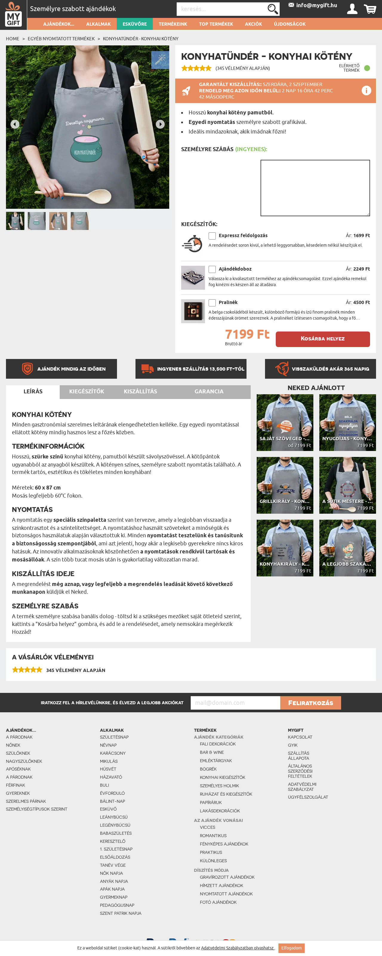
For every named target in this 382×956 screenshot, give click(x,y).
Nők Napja (111, 873)
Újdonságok (290, 24)
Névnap (108, 745)
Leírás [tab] (33, 391)
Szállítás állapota (298, 756)
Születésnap (114, 737)
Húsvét (108, 769)
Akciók (253, 24)
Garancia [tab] (209, 391)
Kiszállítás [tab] (140, 391)
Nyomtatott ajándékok (226, 893)
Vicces (207, 827)
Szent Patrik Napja (120, 913)
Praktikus (211, 852)
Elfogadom (291, 948)
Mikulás (109, 761)
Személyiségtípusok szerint (36, 809)
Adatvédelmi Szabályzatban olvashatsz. (238, 948)
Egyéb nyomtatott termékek (61, 39)
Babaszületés (116, 833)
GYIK (293, 745)
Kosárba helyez (323, 338)
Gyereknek (18, 793)
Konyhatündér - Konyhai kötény (140, 39)
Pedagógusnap (117, 905)
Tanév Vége (113, 865)
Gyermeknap (113, 897)
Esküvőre (135, 24)
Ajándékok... (58, 24)
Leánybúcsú (114, 817)
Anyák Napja (114, 881)
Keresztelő (112, 841)
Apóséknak (18, 769)
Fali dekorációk (218, 744)
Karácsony (113, 753)
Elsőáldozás (115, 857)
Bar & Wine (212, 752)
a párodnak (19, 737)
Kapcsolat (300, 737)
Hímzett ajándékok (221, 885)
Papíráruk (211, 802)
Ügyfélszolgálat (308, 797)
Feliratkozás (310, 703)
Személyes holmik (219, 785)
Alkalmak (98, 24)
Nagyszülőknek (24, 761)
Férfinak (15, 785)
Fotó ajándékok (218, 902)
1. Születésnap (116, 849)
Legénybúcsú (115, 825)
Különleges (213, 860)
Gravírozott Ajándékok (227, 877)
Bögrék (208, 769)
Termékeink (173, 24)
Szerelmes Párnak (26, 801)
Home (12, 39)
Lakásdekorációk (220, 810)
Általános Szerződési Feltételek (300, 771)
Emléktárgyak (216, 760)
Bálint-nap (112, 801)
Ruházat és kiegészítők (226, 794)
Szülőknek (18, 753)
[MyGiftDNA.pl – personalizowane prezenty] (13, 15)
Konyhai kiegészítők (222, 777)
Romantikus (213, 835)
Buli (104, 785)
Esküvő (108, 809)
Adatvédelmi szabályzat (302, 787)
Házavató (111, 777)
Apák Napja (112, 889)
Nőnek (13, 745)
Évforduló (112, 793)
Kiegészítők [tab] (86, 391)
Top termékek (216, 24)
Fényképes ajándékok (224, 844)
